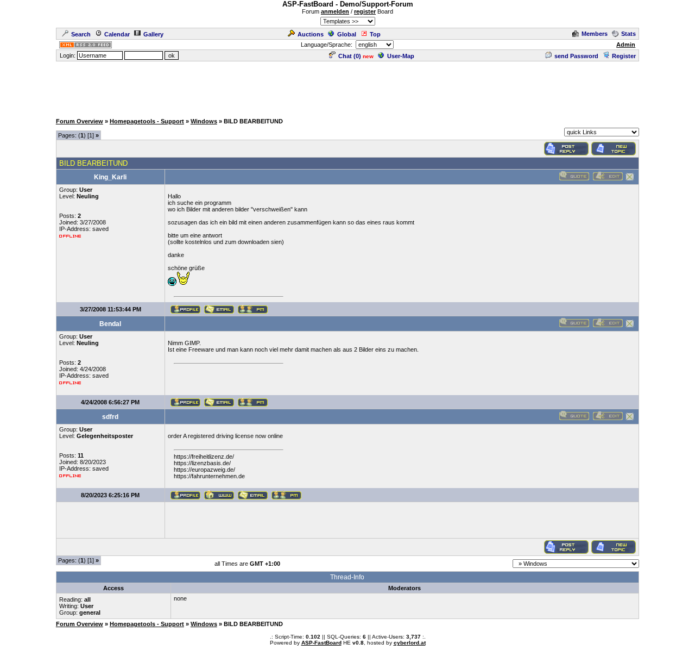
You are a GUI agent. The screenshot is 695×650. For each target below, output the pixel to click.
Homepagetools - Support (147, 121)
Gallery (153, 34)
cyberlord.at (410, 643)
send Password (576, 56)
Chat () (349, 56)
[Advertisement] (347, 86)
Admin (625, 44)
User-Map (400, 56)
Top (375, 34)
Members (595, 33)
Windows (204, 121)
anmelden (335, 11)
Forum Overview (79, 121)
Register (624, 56)
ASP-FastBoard (321, 643)
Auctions (311, 34)
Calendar (117, 34)
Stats (628, 33)
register (365, 11)
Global (346, 34)
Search (81, 34)
